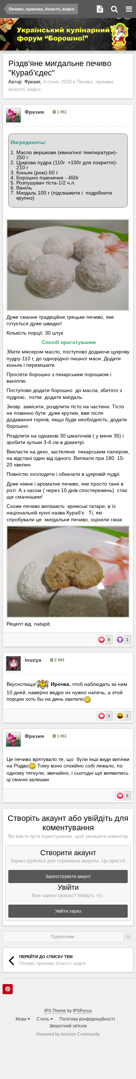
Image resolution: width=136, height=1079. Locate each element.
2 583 (58, 660)
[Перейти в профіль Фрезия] (13, 115)
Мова (22, 1019)
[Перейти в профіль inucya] (13, 663)
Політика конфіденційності (87, 1019)
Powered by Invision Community (68, 1034)
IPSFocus (82, 1010)
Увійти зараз (68, 911)
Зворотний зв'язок (68, 1025)
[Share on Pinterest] (8, 989)
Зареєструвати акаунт (68, 876)
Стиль (43, 1019)
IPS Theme (55, 1010)
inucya (33, 660)
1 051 (61, 112)
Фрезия (32, 81)
